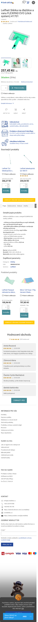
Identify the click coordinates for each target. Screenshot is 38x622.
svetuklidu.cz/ (8, 513)
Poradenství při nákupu (8, 450)
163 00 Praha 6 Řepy (7, 479)
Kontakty (3, 415)
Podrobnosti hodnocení (25, 22)
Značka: (7, 24)
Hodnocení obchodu (19, 334)
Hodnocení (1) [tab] (12, 206)
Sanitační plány (5, 458)
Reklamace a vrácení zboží (9, 420)
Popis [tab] (4, 206)
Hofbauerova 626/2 (7, 476)
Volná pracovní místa (7, 430)
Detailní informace (6, 103)
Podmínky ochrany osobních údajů (11, 425)
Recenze (3, 428)
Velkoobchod (5, 447)
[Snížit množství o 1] (8, 89)
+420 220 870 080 (9, 504)
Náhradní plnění (5, 453)
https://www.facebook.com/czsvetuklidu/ (16, 510)
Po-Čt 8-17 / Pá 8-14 (7, 482)
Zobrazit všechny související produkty (19, 200)
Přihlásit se (7, 544)
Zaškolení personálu (7, 455)
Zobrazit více (19, 400)
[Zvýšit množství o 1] (8, 87)
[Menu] (33, 3)
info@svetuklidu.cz (10, 501)
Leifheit (13, 267)
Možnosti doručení (27, 82)
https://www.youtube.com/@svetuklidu (16, 516)
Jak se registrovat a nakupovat (10, 445)
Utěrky (12, 262)
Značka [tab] (26, 206)
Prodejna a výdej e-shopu (8, 474)
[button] (8, 184)
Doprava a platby (6, 417)
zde (22, 609)
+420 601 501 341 (9, 507)
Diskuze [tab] (19, 206)
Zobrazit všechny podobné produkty (19, 322)
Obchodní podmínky (7, 422)
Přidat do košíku (19, 88)
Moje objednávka (6, 433)
